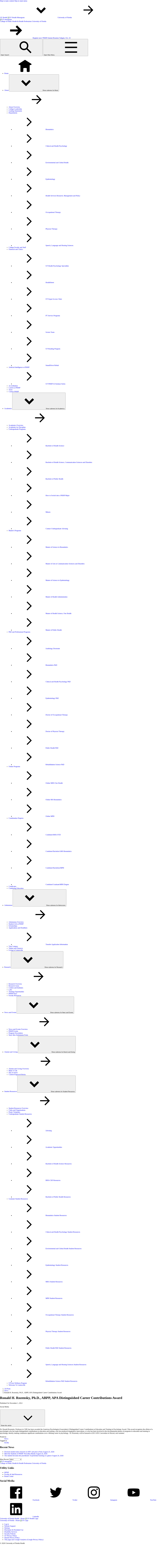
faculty (6, 1443)
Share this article (6, 1425)
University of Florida (65, 17)
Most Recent (4, 1459)
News (6, 1439)
